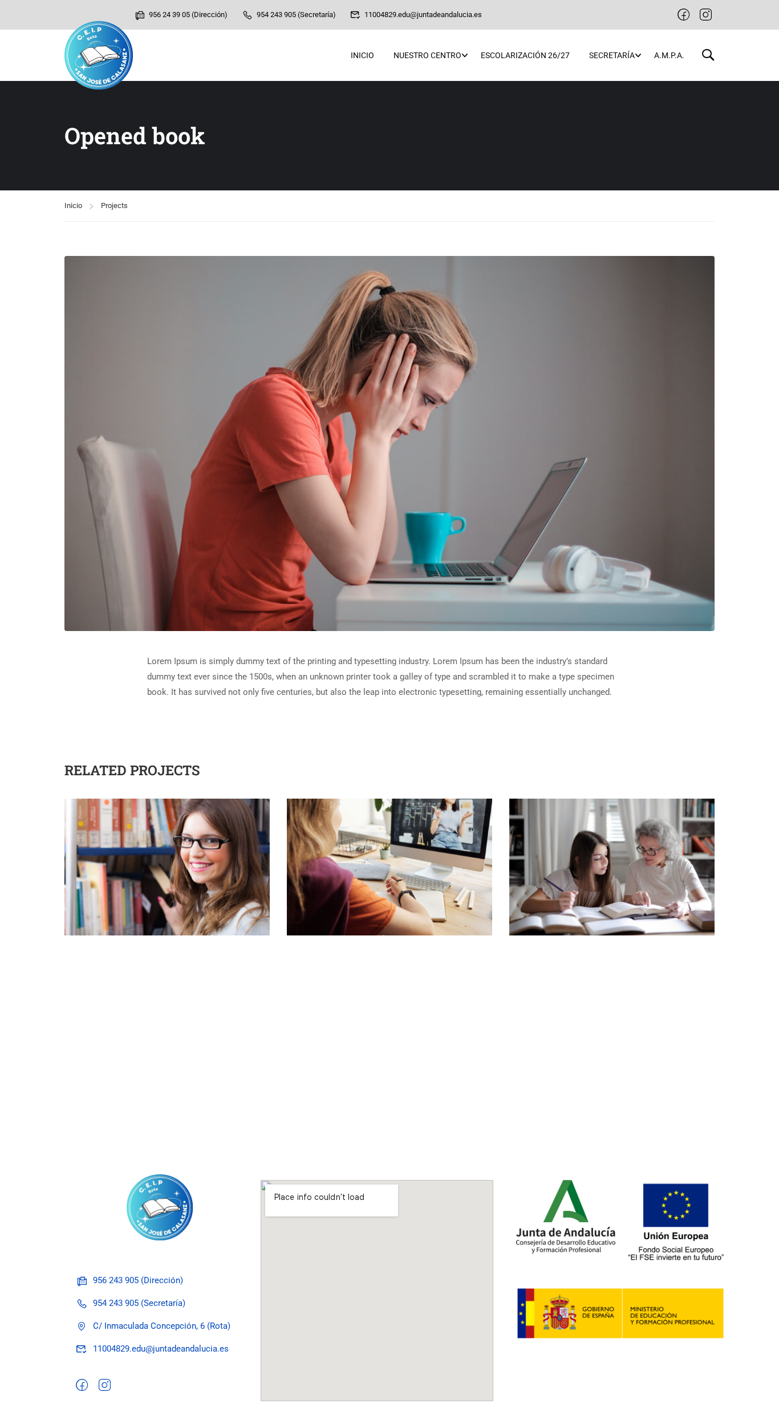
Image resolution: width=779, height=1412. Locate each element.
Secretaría (612, 55)
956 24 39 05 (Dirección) (188, 14)
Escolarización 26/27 (525, 55)
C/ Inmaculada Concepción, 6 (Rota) (161, 1326)
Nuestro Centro (427, 55)
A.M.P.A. (669, 55)
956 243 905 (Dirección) (138, 1280)
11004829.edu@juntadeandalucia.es (423, 14)
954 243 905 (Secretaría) (296, 14)
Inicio (362, 55)
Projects (114, 205)
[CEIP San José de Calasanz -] (98, 55)
